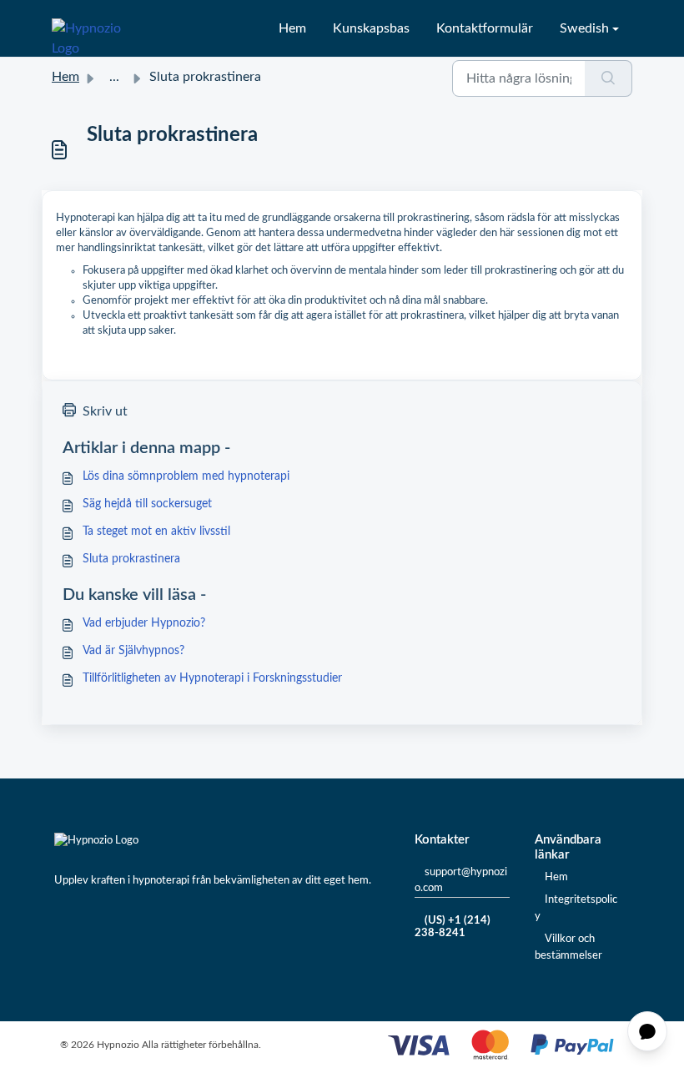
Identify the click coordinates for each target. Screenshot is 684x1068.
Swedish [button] (584, 28)
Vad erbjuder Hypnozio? (144, 623)
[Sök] (608, 78)
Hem (292, 28)
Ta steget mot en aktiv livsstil (156, 531)
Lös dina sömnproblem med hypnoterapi (186, 476)
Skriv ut (105, 411)
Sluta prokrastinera (131, 559)
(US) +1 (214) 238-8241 (452, 927)
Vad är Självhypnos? (133, 651)
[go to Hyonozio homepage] (97, 28)
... (114, 76)
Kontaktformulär (484, 28)
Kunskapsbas (371, 28)
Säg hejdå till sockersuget (147, 504)
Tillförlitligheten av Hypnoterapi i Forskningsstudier (212, 678)
